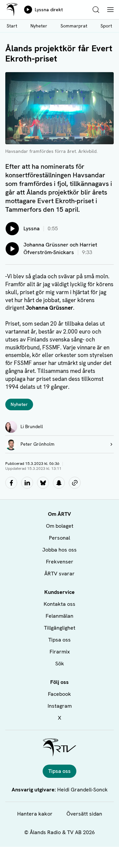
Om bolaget (59, 525)
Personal (59, 537)
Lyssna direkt (49, 10)
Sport (106, 26)
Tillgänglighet (59, 627)
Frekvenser (59, 561)
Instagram (60, 705)
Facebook (59, 694)
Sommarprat (73, 26)
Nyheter (38, 26)
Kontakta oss (59, 604)
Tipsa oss (59, 639)
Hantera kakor (35, 813)
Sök (59, 663)
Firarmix (60, 651)
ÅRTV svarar (59, 573)
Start (12, 26)
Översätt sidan (84, 813)
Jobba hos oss (59, 549)
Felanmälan (59, 615)
